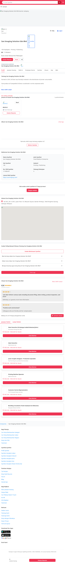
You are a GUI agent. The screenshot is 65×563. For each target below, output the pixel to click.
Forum (3, 476)
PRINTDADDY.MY (12, 345)
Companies (3, 424)
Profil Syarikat (5, 450)
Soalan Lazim (5, 510)
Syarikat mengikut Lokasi (8, 453)
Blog (2, 479)
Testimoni (4, 443)
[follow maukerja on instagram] (14, 546)
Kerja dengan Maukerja (8, 518)
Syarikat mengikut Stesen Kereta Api (11, 464)
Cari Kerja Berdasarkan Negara (10, 437)
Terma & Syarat (5, 523)
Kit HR (3, 497)
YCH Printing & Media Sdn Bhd (15, 392)
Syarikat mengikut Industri (9, 456)
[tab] (32, 251)
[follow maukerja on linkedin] (17, 546)
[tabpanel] (32, 264)
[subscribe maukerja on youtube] (10, 546)
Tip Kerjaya (4, 471)
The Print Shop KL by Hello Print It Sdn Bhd (18, 361)
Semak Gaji (4, 482)
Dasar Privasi (5, 521)
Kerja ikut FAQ (5, 440)
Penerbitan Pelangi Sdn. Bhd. (15, 329)
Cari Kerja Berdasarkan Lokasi (9, 435)
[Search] (59, 2)
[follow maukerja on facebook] (2, 546)
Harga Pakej (4, 492)
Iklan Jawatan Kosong (7, 489)
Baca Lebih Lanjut (6, 89)
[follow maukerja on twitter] (6, 546)
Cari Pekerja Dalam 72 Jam (8, 495)
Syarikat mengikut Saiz (7, 461)
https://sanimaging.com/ (10, 177)
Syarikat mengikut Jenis (8, 458)
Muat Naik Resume (6, 474)
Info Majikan (4, 500)
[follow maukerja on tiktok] (21, 546)
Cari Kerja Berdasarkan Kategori (10, 432)
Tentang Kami (5, 513)
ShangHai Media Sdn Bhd (14, 408)
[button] (32, 256)
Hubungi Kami (5, 516)
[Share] (22, 59)
